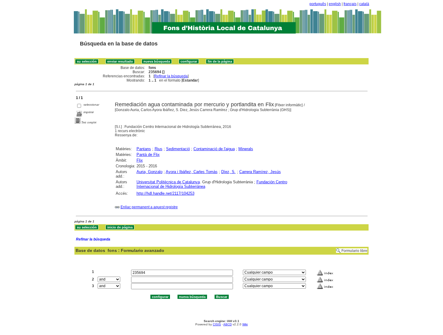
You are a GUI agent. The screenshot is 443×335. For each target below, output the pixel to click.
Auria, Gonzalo (149, 171)
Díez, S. (228, 171)
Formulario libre (354, 251)
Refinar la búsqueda (171, 76)
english (335, 4)
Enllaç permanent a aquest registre (149, 207)
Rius (158, 149)
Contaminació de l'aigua (214, 149)
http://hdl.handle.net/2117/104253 (165, 193)
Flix (140, 160)
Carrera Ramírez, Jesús (260, 171)
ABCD (227, 324)
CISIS (217, 324)
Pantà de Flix (148, 154)
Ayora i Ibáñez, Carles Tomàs (192, 171)
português (317, 4)
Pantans (144, 149)
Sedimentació (178, 149)
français (350, 4)
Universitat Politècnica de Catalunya (168, 182)
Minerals (245, 149)
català (364, 4)
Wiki (245, 324)
